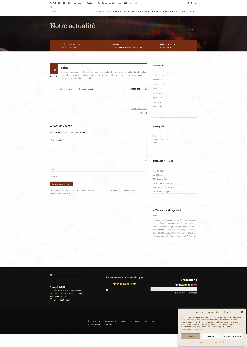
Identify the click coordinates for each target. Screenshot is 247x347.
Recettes (177, 11)
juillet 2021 (157, 88)
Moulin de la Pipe (160, 179)
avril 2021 (157, 93)
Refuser (211, 336)
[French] (176, 285)
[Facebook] (142, 89)
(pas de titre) (158, 171)
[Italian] (189, 285)
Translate (193, 293)
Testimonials (182, 29)
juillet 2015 (157, 97)
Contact (192, 11)
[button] (242, 312)
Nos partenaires (159, 136)
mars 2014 (157, 107)
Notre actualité (159, 139)
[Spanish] (185, 285)
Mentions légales (219, 342)
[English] (179, 285)
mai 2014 (157, 102)
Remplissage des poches (163, 187)
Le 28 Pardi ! (158, 175)
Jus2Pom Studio (95, 324)
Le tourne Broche (116, 11)
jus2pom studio (69, 89)
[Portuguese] (192, 285)
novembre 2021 (159, 84)
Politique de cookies (204, 342)
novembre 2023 (159, 75)
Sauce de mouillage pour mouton (167, 191)
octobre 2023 (158, 79)
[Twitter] (146, 89)
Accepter (190, 336)
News (148, 11)
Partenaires (161, 11)
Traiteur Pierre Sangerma (163, 183)
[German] (182, 285)
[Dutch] (195, 285)
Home (99, 11)
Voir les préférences (233, 336)
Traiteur (135, 11)
